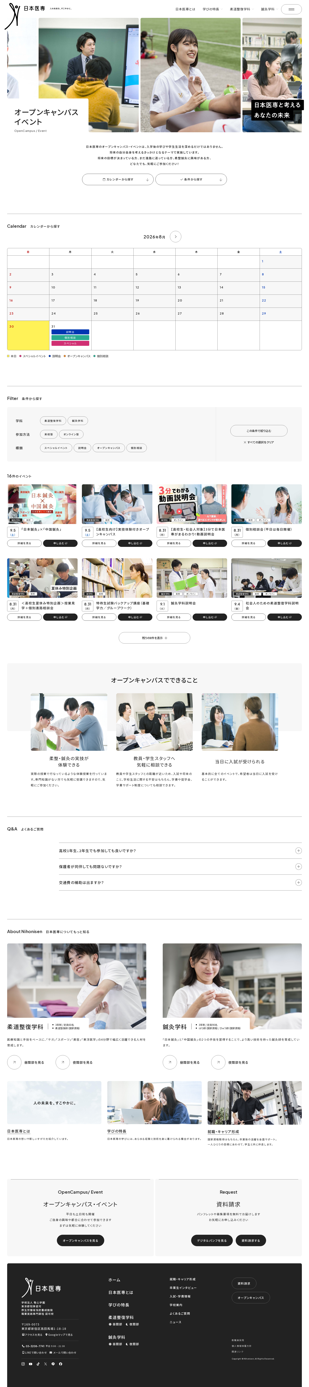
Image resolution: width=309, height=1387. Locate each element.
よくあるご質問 (180, 1313)
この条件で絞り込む (259, 431)
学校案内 (176, 1305)
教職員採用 (238, 1340)
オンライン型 (71, 434)
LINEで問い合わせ (36, 1352)
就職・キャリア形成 (183, 1279)
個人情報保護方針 (242, 1345)
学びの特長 (118, 1304)
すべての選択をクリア (260, 442)
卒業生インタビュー (183, 1287)
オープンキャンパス (109, 448)
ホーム (114, 1279)
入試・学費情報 (180, 1296)
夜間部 (134, 1324)
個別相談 (136, 448)
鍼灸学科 (78, 420)
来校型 (49, 434)
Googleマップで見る (60, 1334)
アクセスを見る (34, 1334)
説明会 (82, 448)
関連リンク (238, 1351)
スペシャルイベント (56, 448)
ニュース (176, 1322)
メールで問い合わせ (64, 1352)
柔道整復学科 (53, 420)
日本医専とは (185, 9)
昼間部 (117, 1324)
